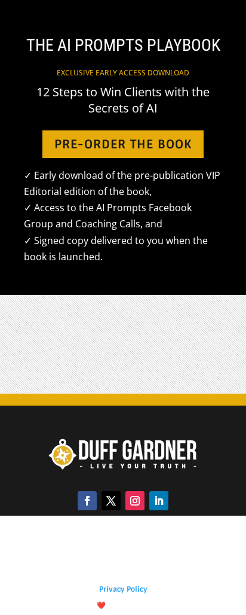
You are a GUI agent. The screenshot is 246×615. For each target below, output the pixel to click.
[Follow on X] (111, 500)
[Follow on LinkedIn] (158, 500)
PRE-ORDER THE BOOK (123, 144)
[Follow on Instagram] (134, 500)
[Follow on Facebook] (87, 500)
